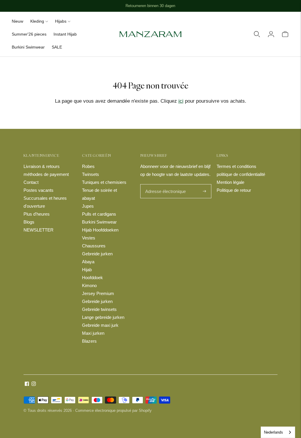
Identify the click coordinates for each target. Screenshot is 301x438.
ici (180, 101)
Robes (88, 166)
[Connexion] (271, 34)
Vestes (88, 237)
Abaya (88, 261)
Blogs (29, 221)
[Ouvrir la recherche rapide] (257, 34)
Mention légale (230, 182)
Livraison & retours (42, 166)
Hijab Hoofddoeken (100, 229)
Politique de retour (234, 190)
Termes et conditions (236, 166)
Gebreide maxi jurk (100, 325)
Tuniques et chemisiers (104, 182)
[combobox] (278, 432)
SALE (57, 47)
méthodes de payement (46, 174)
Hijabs (60, 21)
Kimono (89, 285)
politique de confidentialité (241, 174)
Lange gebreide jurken (103, 317)
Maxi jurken (93, 333)
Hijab (87, 269)
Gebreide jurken (97, 253)
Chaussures (94, 245)
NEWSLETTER (38, 229)
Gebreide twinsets (99, 309)
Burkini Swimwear (28, 47)
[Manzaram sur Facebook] (27, 384)
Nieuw (17, 21)
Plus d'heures (37, 213)
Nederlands (273, 432)
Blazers (89, 341)
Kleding (37, 21)
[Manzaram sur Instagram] (33, 384)
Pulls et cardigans (99, 213)
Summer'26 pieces (29, 34)
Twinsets (90, 174)
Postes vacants (38, 190)
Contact (31, 182)
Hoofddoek (92, 277)
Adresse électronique (164, 184)
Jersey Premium (98, 293)
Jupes (88, 206)
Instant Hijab (65, 34)
